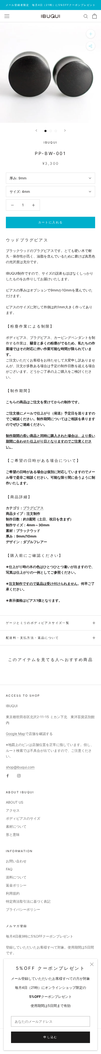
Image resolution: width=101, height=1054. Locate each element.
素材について (16, 826)
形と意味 (13, 834)
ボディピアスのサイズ (23, 818)
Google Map (15, 734)
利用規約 (13, 893)
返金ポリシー (16, 885)
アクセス (13, 810)
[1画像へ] (45, 131)
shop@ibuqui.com (20, 767)
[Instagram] (19, 775)
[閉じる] (92, 964)
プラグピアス (33, 508)
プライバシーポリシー (23, 909)
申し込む (50, 1037)
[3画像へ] (56, 131)
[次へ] (65, 130)
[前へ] (36, 130)
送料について (16, 877)
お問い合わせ (16, 861)
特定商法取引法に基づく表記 (28, 901)
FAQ (9, 869)
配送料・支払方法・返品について (32, 638)
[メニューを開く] (6, 16)
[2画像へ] (51, 131)
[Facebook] (7, 775)
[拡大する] (90, 34)
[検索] (86, 16)
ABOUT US (14, 802)
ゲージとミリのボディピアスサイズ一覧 (37, 623)
